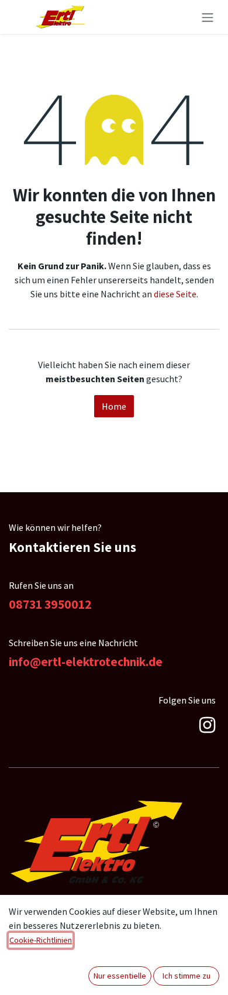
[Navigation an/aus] (207, 17)
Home (114, 406)
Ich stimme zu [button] (186, 975)
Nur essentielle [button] (120, 975)
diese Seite (175, 294)
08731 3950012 (50, 604)
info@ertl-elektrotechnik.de (86, 661)
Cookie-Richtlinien (40, 940)
